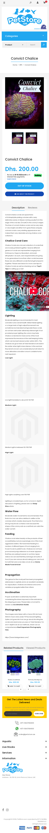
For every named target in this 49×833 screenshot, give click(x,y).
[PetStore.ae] (24, 18)
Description (18, 207)
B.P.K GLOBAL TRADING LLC (42, 820)
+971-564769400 (27, 723)
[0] (44, 2)
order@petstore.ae (27, 734)
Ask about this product (25, 194)
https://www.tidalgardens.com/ (17, 637)
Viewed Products (35, 647)
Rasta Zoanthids (14, 680)
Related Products (13, 647)
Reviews (32, 207)
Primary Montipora (35, 680)
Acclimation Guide (21, 605)
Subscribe (39, 714)
